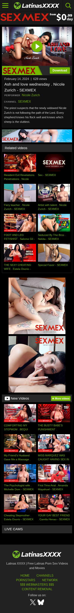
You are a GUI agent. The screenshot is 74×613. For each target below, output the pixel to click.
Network (50, 580)
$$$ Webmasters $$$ (37, 584)
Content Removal (37, 589)
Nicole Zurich (31, 95)
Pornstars (25, 580)
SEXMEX (24, 101)
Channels (45, 575)
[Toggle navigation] (5, 5)
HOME (25, 575)
